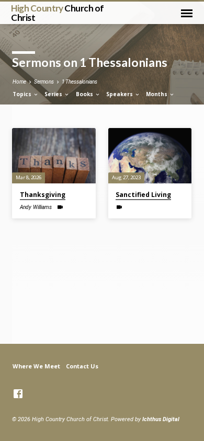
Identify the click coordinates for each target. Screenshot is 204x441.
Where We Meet (36, 366)
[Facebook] (18, 394)
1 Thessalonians (79, 82)
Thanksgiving (42, 194)
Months (157, 94)
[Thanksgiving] (53, 155)
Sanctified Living (143, 194)
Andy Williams (36, 207)
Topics (23, 94)
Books (85, 94)
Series (54, 94)
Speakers (120, 94)
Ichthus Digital (160, 419)
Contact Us (82, 366)
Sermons (44, 82)
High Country (57, 12)
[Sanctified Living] (149, 155)
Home (19, 82)
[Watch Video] (59, 207)
